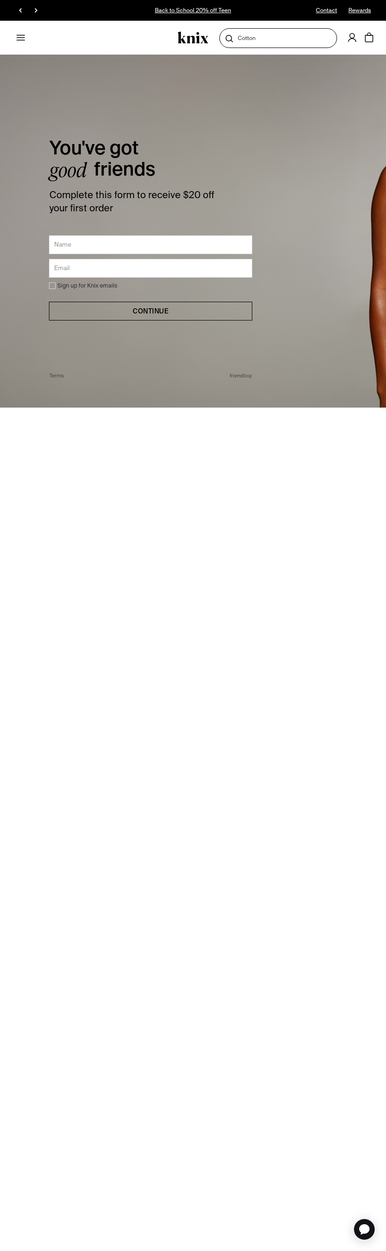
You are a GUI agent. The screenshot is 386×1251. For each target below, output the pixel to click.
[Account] (352, 38)
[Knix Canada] (193, 38)
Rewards (359, 10)
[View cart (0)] (369, 38)
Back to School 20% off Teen (193, 10)
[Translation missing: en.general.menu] (20, 38)
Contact (326, 10)
